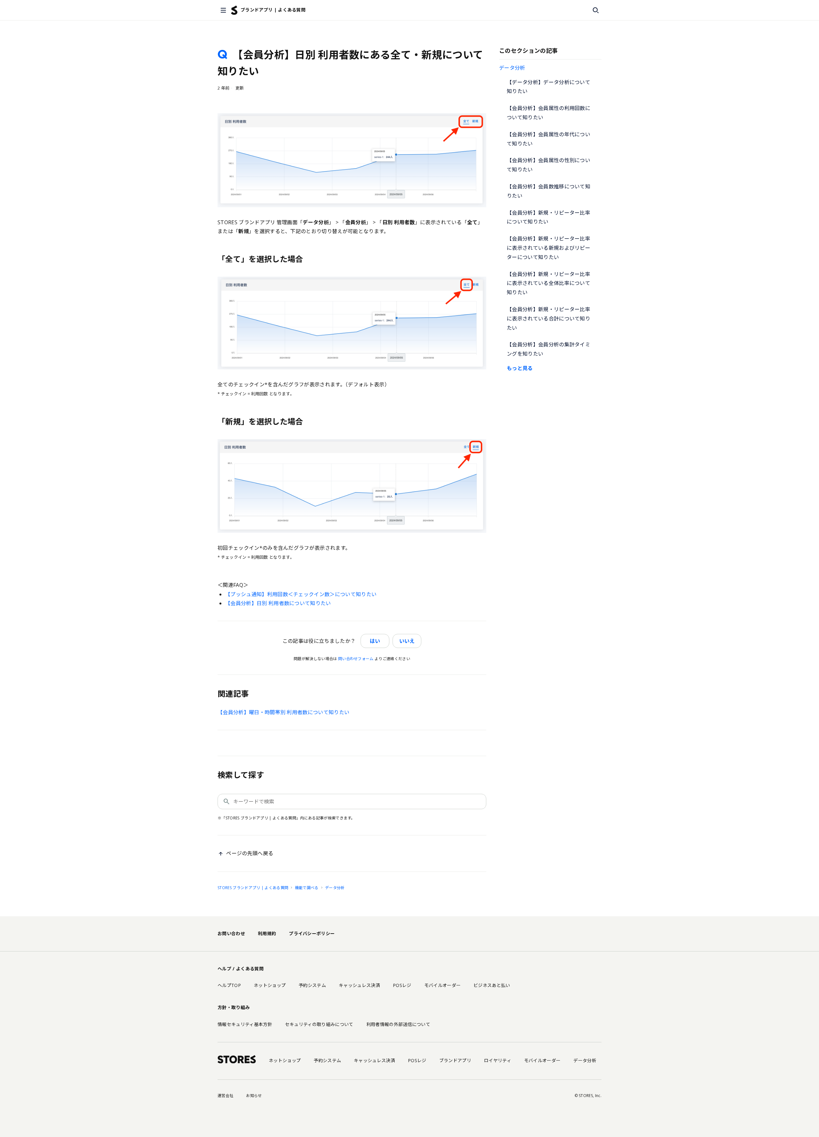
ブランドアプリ (455, 1060)
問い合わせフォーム (356, 658)
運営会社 (225, 1095)
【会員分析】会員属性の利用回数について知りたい (548, 113)
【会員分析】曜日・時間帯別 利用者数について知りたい (283, 712)
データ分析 (512, 67)
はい (375, 640)
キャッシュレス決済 (359, 985)
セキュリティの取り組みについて (319, 1024)
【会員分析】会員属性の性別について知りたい (548, 165)
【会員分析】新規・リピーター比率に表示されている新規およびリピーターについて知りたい (548, 248)
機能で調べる (307, 887)
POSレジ (402, 985)
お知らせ (254, 1095)
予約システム (312, 985)
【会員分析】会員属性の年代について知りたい (548, 139)
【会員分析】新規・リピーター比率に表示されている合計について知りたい (548, 318)
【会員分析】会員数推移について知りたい (548, 191)
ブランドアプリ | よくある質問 (273, 10)
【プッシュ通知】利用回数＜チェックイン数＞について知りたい (301, 594)
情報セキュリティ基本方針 (245, 1024)
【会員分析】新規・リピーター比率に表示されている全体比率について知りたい (548, 283)
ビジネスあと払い (491, 985)
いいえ (407, 640)
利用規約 (267, 933)
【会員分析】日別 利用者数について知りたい (278, 603)
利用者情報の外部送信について (398, 1024)
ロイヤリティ (497, 1060)
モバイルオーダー (442, 985)
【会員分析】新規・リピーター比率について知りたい (548, 217)
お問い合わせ (231, 933)
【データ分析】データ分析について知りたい (548, 87)
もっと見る (520, 368)
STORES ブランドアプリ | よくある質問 (253, 887)
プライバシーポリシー (312, 933)
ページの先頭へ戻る (249, 853)
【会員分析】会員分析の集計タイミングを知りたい (548, 349)
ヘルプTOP (229, 985)
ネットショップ (270, 985)
